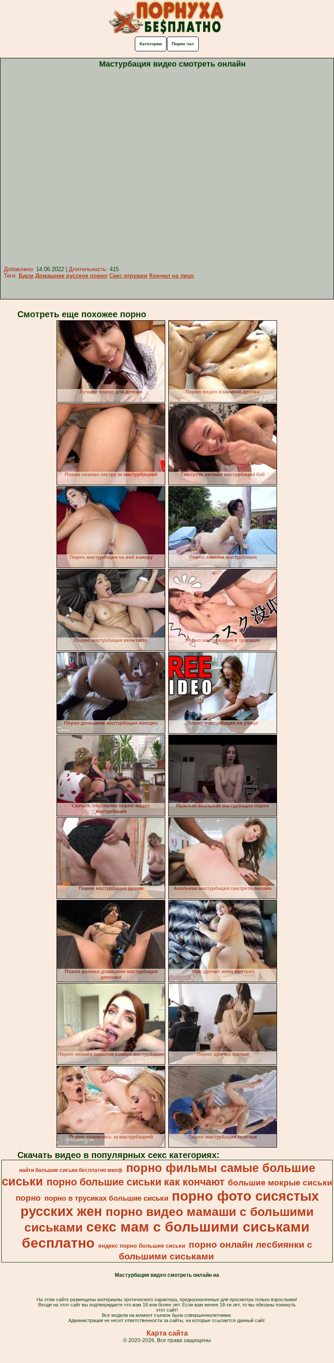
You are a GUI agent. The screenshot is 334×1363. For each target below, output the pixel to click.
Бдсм (26, 275)
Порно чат (183, 43)
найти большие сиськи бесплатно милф (71, 1170)
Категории (151, 43)
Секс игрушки (128, 275)
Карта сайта (167, 1333)
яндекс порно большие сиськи (141, 1245)
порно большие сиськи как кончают (135, 1182)
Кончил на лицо (171, 275)
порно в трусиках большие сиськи (106, 1198)
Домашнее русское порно (71, 275)
